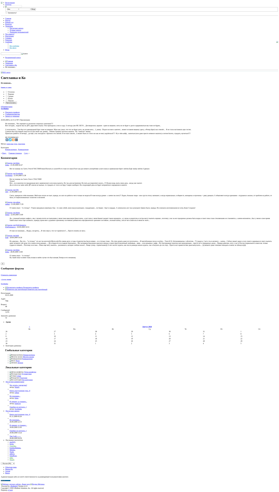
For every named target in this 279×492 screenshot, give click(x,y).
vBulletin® (14, 486)
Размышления (23, 149)
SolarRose (13, 456)
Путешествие (27, 374)
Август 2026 (147, 327)
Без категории (27, 380)
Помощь (8, 5)
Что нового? (9, 34)
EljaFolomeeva (10, 227)
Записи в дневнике (12, 116)
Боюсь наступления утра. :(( (20, 391)
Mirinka (12, 450)
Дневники (9, 26)
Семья (18, 376)
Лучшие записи (15, 30)
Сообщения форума (12, 114)
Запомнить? (12, 13)
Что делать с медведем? (18, 385)
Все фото (13, 48)
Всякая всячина (11, 149)
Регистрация (10, 3)
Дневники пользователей (19, 32)
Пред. (4, 153)
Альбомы (8, 42)
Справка (8, 38)
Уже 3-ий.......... (15, 436)
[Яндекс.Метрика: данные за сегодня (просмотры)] (37, 484)
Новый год (9, 22)
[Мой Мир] (16, 139)
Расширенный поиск (13, 57)
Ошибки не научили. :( (18, 407)
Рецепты (8, 24)
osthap (7, 204)
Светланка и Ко (11, 65)
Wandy (17, 387)
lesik (6, 237)
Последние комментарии (15, 382)
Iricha (12, 444)
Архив (7, 471)
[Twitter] (10, 139)
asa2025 (12, 442)
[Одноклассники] (13, 139)
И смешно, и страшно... (18, 402)
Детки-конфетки (30, 372)
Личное (20, 363)
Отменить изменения (9, 275)
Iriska (7, 165)
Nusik (12, 452)
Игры (7, 50)
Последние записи (16, 28)
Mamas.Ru (9, 469)
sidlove (12, 454)
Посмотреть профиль (31, 287)
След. (26, 153)
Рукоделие (23, 378)
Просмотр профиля (12, 112)
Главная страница (15, 153)
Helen (7, 215)
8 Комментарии (6, 107)
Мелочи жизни (28, 357)
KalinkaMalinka (15, 448)
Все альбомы (14, 46)
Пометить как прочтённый (37, 289)
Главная (8, 18)
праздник (21, 144)
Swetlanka (8, 175)
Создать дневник (6, 279)
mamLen (18, 403)
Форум (7, 20)
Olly (6, 192)
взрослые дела (12, 144)
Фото (18, 361)
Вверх (7, 473)
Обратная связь (11, 467)
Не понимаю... (15, 396)
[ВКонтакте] (7, 139)
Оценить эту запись (6, 87)
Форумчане (9, 36)
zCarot (10, 490)
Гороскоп (8, 40)
